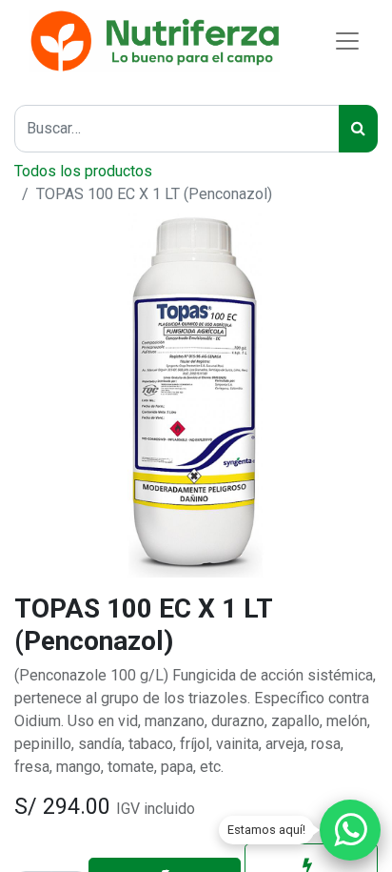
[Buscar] (358, 128)
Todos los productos (83, 171)
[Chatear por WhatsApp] (350, 830)
